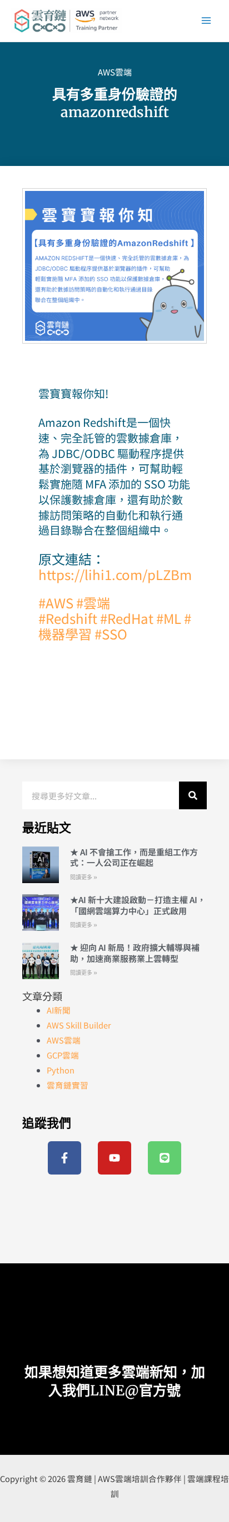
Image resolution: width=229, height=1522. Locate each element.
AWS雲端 (115, 72)
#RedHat (126, 618)
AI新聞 (59, 1010)
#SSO (110, 633)
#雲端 (91, 602)
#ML (168, 618)
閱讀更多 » (83, 877)
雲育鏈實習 (67, 1085)
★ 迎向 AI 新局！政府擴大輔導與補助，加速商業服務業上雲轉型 (135, 952)
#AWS (55, 602)
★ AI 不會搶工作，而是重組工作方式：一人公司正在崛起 (134, 857)
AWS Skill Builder (79, 1025)
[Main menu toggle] (206, 20)
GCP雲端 (63, 1055)
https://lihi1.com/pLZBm (115, 574)
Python (60, 1070)
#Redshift (67, 618)
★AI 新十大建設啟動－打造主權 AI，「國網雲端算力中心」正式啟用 (138, 905)
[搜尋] (193, 795)
